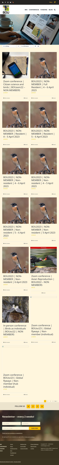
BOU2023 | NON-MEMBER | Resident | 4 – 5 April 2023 (15, 133)
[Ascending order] (18, 46)
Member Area (23, 444)
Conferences (3, 446)
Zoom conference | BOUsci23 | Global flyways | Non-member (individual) (42, 330)
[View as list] (38, 46)
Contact (12, 455)
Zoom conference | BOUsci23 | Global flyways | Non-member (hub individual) (13, 380)
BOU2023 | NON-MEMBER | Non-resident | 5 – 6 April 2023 (14, 231)
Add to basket (7, 98)
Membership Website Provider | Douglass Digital (10, 461)
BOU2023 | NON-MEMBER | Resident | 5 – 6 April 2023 (43, 133)
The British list (13, 453)
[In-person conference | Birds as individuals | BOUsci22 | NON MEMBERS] (15, 309)
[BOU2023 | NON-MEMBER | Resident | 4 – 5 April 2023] (15, 114)
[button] (54, 9)
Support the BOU (24, 448)
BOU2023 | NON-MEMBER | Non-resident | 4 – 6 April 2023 (14, 182)
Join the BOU (23, 446)
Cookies (32, 448)
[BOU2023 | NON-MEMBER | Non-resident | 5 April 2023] (43, 210)
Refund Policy (33, 446)
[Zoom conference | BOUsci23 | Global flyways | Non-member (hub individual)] (15, 359)
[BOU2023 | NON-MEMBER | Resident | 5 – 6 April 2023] (43, 114)
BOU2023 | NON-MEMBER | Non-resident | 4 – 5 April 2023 (42, 182)
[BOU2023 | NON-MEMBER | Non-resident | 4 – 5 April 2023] (43, 161)
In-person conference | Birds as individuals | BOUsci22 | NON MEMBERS (14, 330)
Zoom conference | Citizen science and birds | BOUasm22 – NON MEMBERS (14, 86)
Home (11, 444)
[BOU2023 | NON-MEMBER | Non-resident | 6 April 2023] (15, 260)
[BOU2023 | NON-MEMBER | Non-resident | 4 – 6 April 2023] (15, 161)
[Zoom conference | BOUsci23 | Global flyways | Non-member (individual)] (43, 309)
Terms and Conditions (29, 437)
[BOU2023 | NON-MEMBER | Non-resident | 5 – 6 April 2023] (15, 210)
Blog (1, 450)
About (11, 446)
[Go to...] (52, 2)
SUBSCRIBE (34, 428)
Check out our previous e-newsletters (12, 433)
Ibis (1, 444)
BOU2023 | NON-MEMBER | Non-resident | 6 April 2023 (15, 279)
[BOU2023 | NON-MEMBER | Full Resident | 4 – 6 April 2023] (43, 65)
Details (26, 98)
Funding (2, 448)
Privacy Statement (34, 444)
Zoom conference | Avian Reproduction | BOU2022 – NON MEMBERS (42, 280)
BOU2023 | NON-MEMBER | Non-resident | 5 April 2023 (43, 229)
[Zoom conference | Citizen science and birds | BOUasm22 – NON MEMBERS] (15, 65)
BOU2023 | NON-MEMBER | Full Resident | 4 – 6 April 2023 (42, 86)
